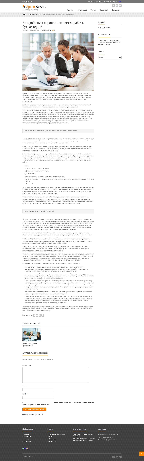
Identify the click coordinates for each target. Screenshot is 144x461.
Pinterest (42, 315)
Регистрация (53, 439)
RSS (117, 5)
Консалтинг (107, 1)
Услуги (93, 10)
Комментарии (27, 365)
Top (141, 454)
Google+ (40, 315)
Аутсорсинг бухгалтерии (95, 1)
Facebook (113, 5)
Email (24, 394)
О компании (82, 10)
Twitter (37, 315)
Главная (70, 10)
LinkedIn (120, 5)
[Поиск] (120, 57)
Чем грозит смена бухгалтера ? (29, 344)
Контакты (116, 10)
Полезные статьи (46, 30)
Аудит (115, 1)
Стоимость (104, 10)
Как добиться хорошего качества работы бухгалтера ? (84, 439)
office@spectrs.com (109, 440)
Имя (24, 386)
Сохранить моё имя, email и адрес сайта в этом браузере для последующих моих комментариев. (58, 403)
